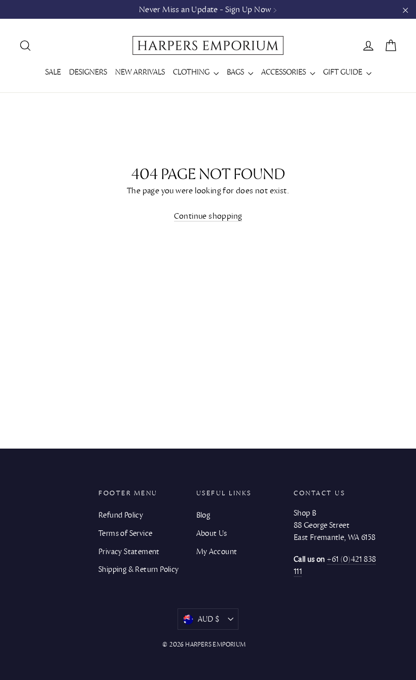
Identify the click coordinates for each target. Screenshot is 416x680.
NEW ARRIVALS (140, 72)
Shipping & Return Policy (138, 569)
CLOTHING (192, 72)
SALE (53, 72)
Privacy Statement (129, 551)
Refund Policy (120, 515)
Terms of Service (125, 533)
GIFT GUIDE (343, 72)
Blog (203, 515)
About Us (211, 533)
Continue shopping (208, 216)
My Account (216, 551)
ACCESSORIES (284, 72)
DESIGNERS (88, 72)
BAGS (236, 72)
